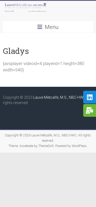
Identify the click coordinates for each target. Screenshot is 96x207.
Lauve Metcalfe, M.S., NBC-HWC (59, 97)
